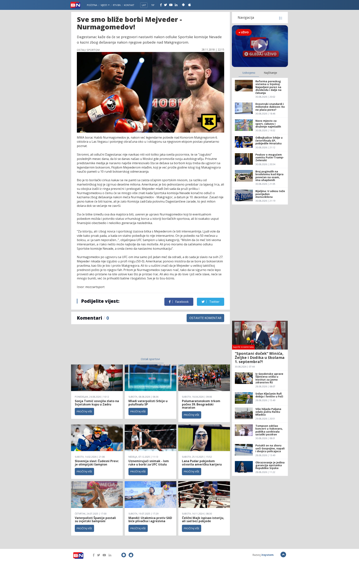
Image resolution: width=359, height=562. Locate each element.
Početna (92, 5)
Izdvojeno (248, 72)
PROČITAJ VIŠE (84, 411)
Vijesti (104, 5)
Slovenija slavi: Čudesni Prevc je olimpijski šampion (97, 462)
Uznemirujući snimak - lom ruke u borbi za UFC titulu (148, 462)
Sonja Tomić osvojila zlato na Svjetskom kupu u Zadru (97, 402)
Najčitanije (270, 72)
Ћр (152, 5)
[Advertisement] (119, 343)
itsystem (267, 555)
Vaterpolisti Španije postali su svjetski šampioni (95, 519)
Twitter (214, 302)
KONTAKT (129, 5)
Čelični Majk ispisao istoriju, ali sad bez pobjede (203, 519)
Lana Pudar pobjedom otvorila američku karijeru (202, 462)
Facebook (181, 302)
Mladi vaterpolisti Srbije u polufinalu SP (148, 402)
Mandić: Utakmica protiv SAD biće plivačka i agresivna (150, 519)
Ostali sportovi (150, 359)
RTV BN (117, 5)
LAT (144, 5)
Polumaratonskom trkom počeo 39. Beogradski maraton (201, 404)
